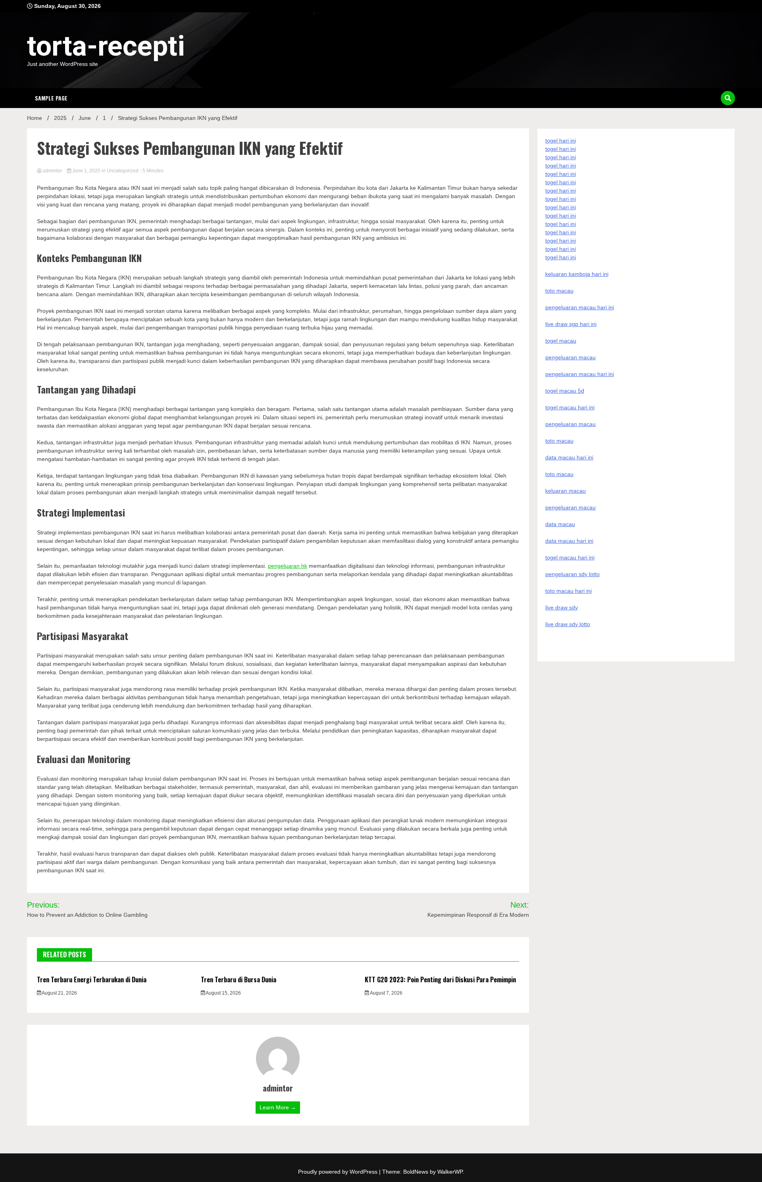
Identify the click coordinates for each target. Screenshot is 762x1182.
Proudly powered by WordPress (338, 1172)
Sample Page (51, 98)
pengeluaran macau (570, 507)
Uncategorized (123, 171)
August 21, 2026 (59, 993)
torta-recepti (106, 46)
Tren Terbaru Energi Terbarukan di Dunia (91, 979)
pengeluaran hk (287, 566)
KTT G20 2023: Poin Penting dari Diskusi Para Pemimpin (440, 979)
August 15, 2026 (223, 993)
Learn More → (278, 1107)
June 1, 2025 (86, 171)
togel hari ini (560, 249)
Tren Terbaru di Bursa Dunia (238, 979)
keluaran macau (565, 491)
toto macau (559, 474)
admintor (52, 171)
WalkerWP (449, 1172)
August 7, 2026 (385, 993)
